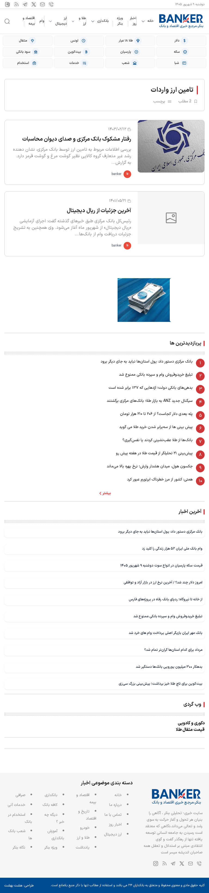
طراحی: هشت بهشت (19, 885)
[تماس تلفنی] (51, 4)
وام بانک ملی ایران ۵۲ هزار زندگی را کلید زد (172, 548)
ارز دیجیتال (61, 21)
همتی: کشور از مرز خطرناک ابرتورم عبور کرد (160, 479)
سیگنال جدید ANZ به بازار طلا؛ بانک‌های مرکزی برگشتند (150, 401)
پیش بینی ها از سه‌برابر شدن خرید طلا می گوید (156, 427)
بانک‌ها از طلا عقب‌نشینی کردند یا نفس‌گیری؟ (157, 440)
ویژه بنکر (120, 21)
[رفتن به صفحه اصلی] (181, 21)
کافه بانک (49, 805)
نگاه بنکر (19, 847)
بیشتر (107, 493)
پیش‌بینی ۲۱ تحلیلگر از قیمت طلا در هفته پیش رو (154, 453)
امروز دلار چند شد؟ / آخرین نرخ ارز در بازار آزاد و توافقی (163, 582)
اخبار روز (133, 21)
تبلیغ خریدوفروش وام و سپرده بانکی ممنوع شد (156, 375)
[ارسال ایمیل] (42, 4)
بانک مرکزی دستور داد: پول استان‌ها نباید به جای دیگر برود (147, 361)
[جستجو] (7, 21)
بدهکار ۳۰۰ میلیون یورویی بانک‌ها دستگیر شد (169, 666)
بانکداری (103, 21)
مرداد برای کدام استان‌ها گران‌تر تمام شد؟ (173, 649)
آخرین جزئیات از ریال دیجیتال (99, 211)
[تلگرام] (25, 4)
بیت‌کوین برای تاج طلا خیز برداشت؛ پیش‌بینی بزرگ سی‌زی (160, 683)
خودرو (85, 828)
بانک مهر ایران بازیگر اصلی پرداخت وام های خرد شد (165, 633)
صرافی (20, 795)
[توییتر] (33, 4)
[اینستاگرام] (7, 4)
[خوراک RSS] (16, 4)
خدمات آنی (16, 805)
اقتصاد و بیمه (29, 21)
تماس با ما (113, 815)
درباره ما (115, 805)
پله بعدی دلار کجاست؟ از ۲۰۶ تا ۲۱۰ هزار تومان (156, 414)
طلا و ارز (82, 21)
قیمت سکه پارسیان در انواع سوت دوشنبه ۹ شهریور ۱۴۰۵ (161, 565)
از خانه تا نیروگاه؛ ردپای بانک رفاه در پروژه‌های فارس (165, 599)
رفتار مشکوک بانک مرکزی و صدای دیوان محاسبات (76, 139)
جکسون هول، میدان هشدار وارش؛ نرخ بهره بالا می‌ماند (150, 466)
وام (41, 21)
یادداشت (83, 847)
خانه (150, 21)
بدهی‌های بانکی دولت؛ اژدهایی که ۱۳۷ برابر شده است (151, 388)
